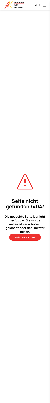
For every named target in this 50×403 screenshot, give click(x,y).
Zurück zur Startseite (25, 237)
